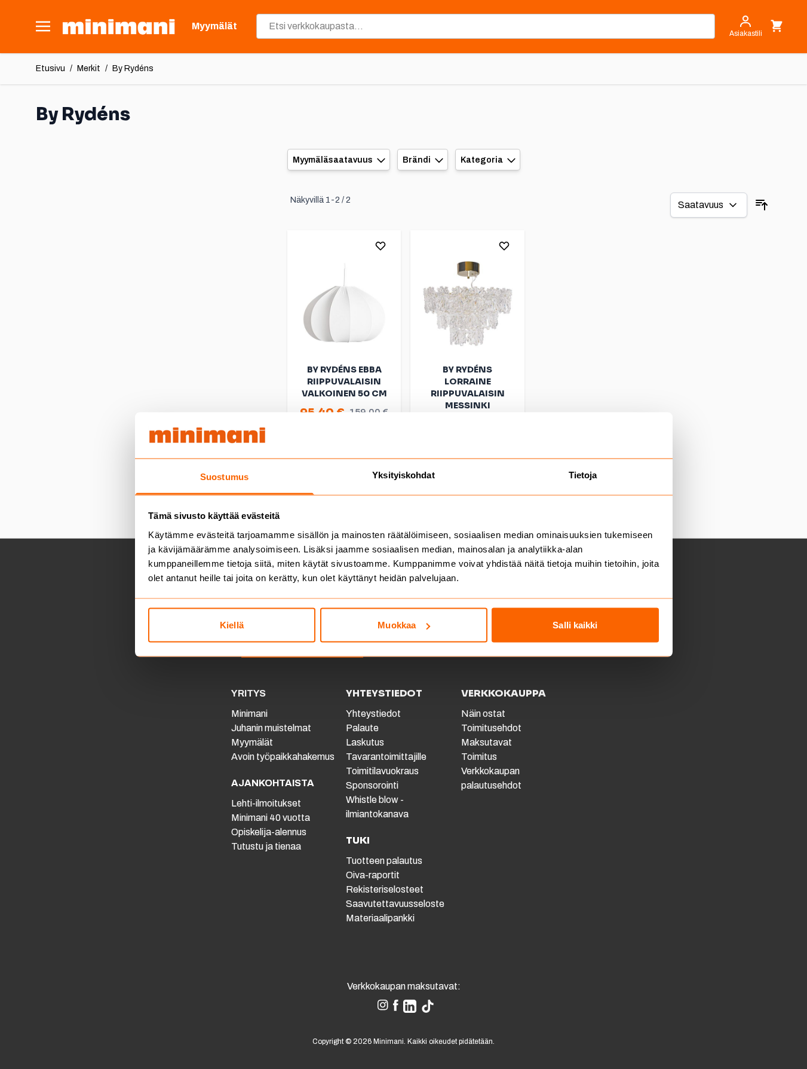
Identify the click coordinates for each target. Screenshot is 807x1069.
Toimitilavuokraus (382, 771)
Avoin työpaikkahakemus (283, 757)
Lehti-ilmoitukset (266, 803)
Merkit (88, 68)
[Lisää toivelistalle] (380, 245)
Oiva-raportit (373, 875)
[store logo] (118, 27)
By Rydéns (133, 68)
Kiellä (232, 625)
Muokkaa (397, 625)
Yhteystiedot (373, 713)
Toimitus (479, 757)
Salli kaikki (575, 625)
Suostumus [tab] (224, 476)
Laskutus (365, 742)
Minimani (249, 713)
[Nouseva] (761, 205)
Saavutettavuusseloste (395, 904)
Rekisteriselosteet (385, 889)
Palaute (362, 728)
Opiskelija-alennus (268, 832)
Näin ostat (483, 713)
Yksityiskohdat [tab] (403, 474)
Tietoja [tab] (583, 474)
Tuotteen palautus (385, 861)
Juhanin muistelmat (271, 728)
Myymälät (252, 742)
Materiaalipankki (380, 918)
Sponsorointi (372, 785)
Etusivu (50, 68)
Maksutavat (486, 742)
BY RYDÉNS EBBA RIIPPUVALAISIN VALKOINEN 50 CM (344, 381)
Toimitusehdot (491, 728)
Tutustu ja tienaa (266, 846)
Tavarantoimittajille (386, 757)
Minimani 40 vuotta (270, 818)
